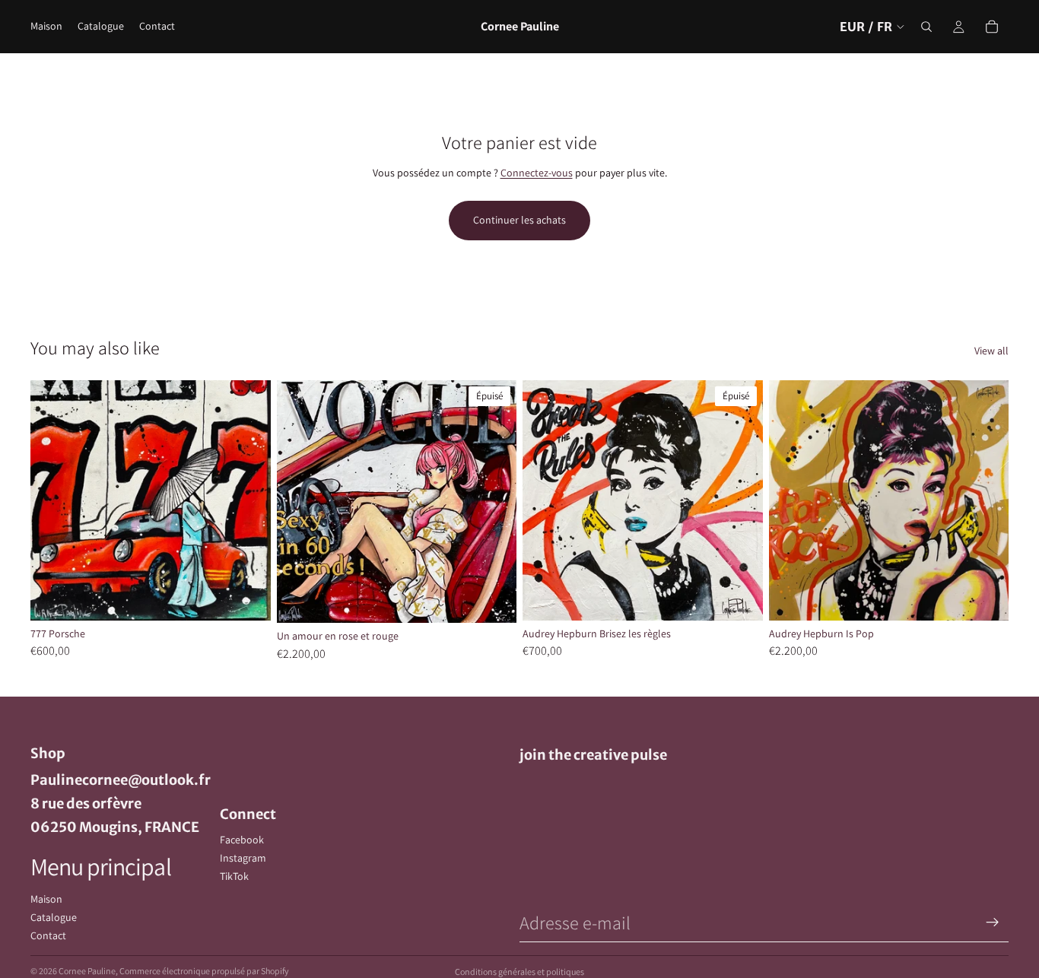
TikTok (234, 876)
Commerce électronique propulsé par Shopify (204, 970)
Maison (46, 899)
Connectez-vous (536, 172)
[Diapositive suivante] (248, 500)
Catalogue (53, 917)
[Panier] (992, 26)
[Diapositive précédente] (53, 500)
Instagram (243, 858)
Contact (48, 935)
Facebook (242, 839)
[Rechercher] (926, 26)
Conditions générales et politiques (519, 971)
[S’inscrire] (993, 922)
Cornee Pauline (87, 970)
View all (991, 350)
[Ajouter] (247, 597)
